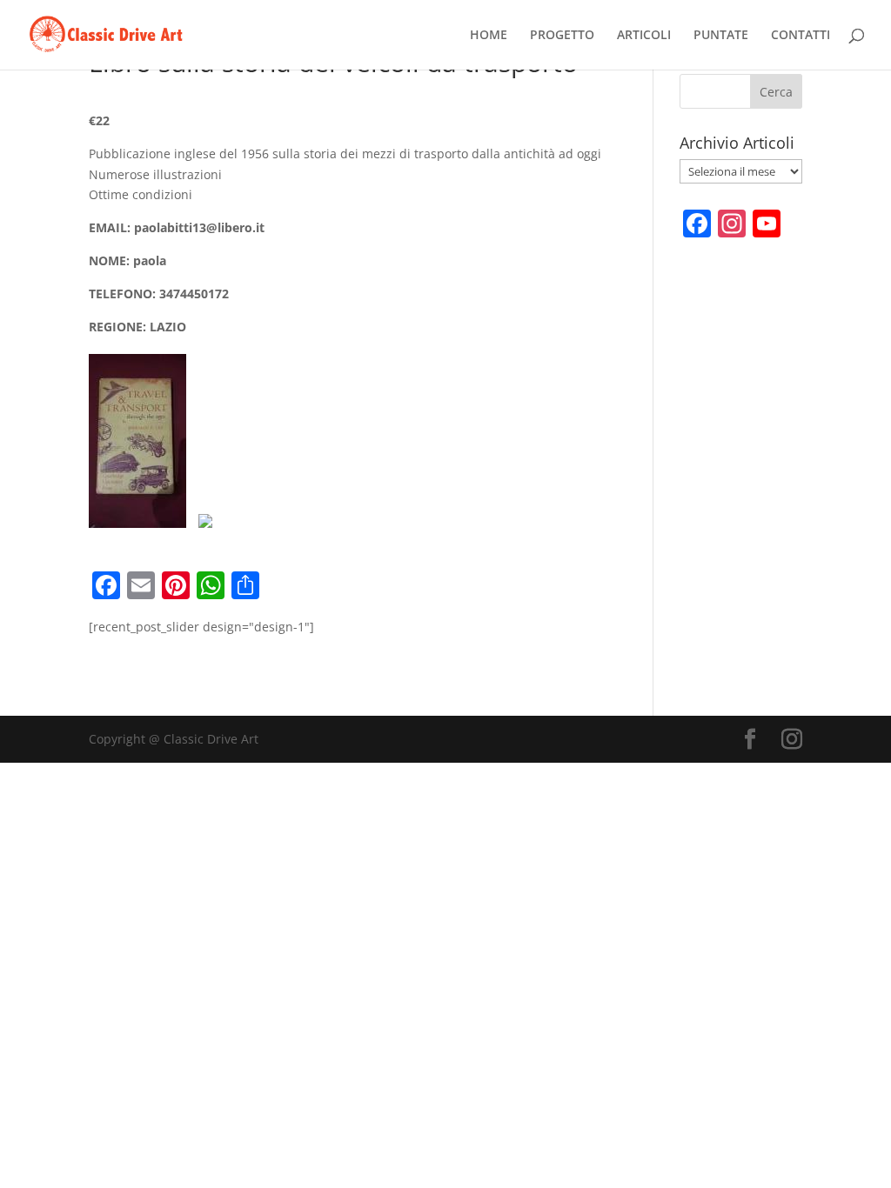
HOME (488, 36)
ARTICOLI (644, 36)
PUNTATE (720, 36)
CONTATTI (800, 36)
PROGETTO (562, 36)
